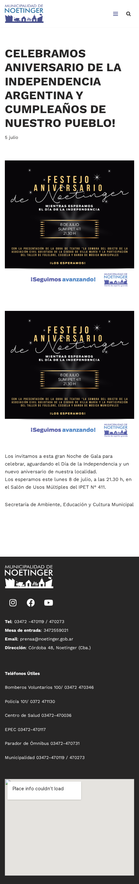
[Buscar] (128, 13)
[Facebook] (31, 603)
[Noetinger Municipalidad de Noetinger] (24, 14)
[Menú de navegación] (115, 14)
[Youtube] (48, 603)
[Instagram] (13, 603)
